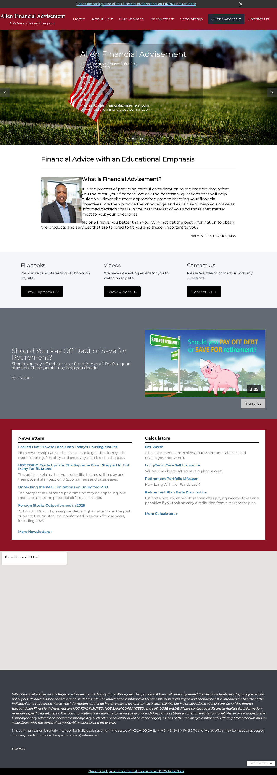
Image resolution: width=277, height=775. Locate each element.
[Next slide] (272, 92)
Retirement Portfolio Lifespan (171, 479)
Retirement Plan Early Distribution (176, 492)
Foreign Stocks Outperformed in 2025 (51, 505)
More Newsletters (35, 532)
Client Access (225, 19)
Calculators (157, 438)
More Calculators (161, 514)
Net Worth (154, 447)
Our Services (131, 19)
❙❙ (142, 138)
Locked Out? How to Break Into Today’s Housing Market (67, 447)
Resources (160, 19)
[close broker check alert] (240, 4)
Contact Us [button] (202, 292)
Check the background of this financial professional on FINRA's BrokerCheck (136, 4)
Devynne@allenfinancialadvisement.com (115, 109)
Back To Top (259, 763)
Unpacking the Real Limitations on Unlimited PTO (63, 487)
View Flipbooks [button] (39, 292)
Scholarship (191, 19)
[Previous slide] (5, 92)
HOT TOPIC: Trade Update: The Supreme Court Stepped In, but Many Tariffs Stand (73, 467)
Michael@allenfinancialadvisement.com (114, 105)
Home (79, 19)
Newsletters (31, 438)
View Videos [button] (120, 292)
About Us (101, 19)
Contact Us (258, 19)
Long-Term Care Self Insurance (172, 465)
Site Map (19, 749)
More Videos (22, 377)
